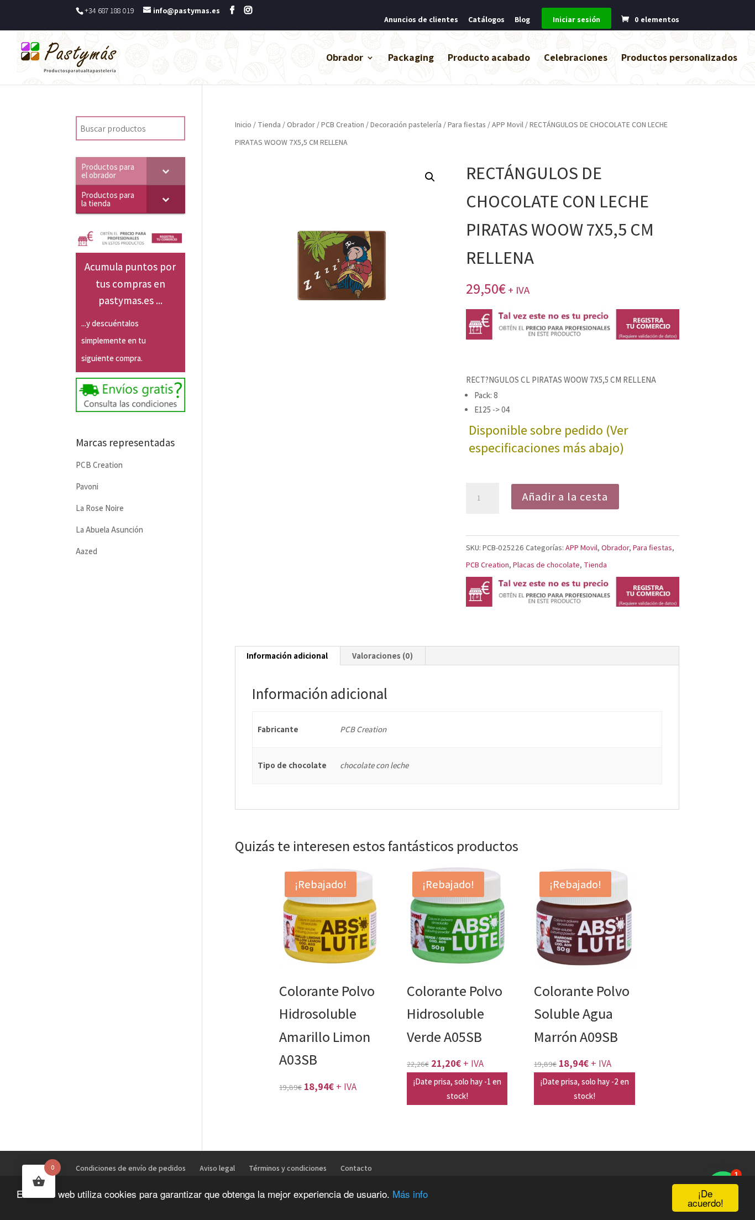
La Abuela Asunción (109, 529)
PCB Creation (342, 124)
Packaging (411, 59)
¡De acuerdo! (705, 1197)
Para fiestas (467, 124)
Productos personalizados (679, 59)
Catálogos (486, 19)
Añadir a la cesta (565, 496)
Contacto (356, 1168)
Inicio (243, 124)
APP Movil (507, 124)
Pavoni (87, 486)
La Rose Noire (100, 508)
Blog (522, 19)
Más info (410, 1194)
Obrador (344, 59)
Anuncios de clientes (421, 19)
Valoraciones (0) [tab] (382, 655)
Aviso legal (217, 1168)
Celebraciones (575, 59)
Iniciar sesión (576, 19)
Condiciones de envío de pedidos (131, 1168)
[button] (430, 177)
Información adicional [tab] (287, 655)
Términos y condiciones (288, 1168)
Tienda (269, 124)
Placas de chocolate (546, 565)
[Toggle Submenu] (165, 171)
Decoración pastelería (406, 124)
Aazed (86, 551)
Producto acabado (489, 59)
